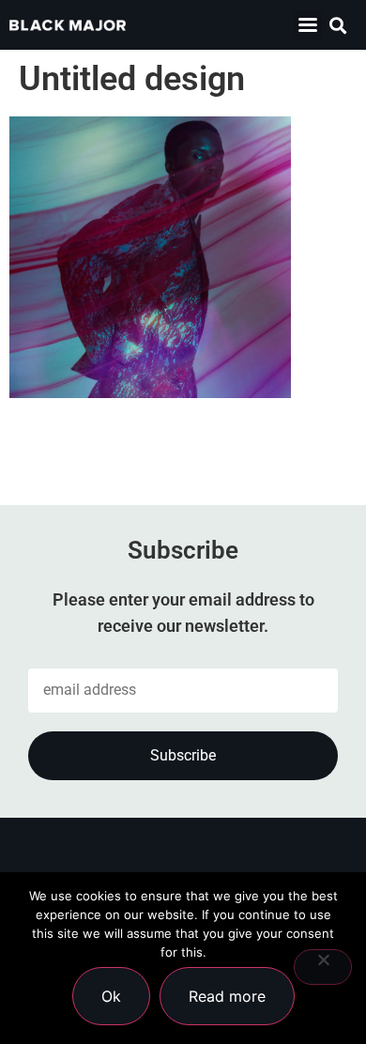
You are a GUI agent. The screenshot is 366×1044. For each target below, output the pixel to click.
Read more (227, 996)
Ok (111, 996)
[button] (307, 24)
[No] (323, 967)
